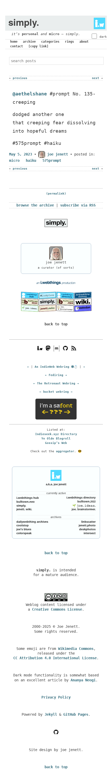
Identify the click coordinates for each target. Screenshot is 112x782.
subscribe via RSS (78, 205)
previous (20, 78)
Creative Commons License (57, 609)
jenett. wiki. (24, 509)
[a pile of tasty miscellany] (83, 302)
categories (50, 41)
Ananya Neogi (83, 680)
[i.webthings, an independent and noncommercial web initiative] (30, 295)
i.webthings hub (27, 497)
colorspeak (24, 533)
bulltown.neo (25, 501)
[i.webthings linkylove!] (47, 295)
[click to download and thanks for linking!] (56, 223)
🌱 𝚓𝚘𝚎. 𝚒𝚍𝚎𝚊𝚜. (84, 505)
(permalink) (56, 193)
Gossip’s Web (56, 443)
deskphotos (87, 529)
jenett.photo (87, 525)
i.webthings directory (81, 497)
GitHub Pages (75, 714)
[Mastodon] (48, 348)
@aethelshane (30, 93)
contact (16, 46)
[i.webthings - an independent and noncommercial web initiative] (98, 22)
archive (29, 41)
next (95, 78)
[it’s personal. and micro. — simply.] (47, 302)
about (84, 41)
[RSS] (73, 348)
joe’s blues (23, 529)
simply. (21, 505)
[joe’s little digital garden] (30, 308)
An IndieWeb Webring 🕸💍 (56, 367)
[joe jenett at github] (65, 348)
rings (69, 41)
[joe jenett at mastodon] (83, 308)
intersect (90, 533)
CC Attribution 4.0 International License (55, 658)
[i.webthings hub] (40, 348)
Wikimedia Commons (76, 649)
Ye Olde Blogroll (56, 438)
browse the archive (35, 205)
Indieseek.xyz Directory (56, 434)
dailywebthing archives (32, 521)
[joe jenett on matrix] (55, 348)
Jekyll (51, 714)
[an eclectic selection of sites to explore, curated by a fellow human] (65, 295)
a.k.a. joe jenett (56, 484)
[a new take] (30, 302)
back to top (56, 324)
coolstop (22, 525)
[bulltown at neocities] (65, 302)
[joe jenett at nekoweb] (47, 308)
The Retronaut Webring (56, 383)
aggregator (65, 451)
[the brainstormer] (65, 308)
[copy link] (38, 46)
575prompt (51, 160)
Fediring (56, 375)
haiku (31, 160)
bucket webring (56, 391)
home (13, 41)
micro (54, 34)
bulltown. (86, 501)
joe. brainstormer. (84, 509)
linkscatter (88, 521)
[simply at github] (56, 732)
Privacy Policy (56, 697)
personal (30, 34)
